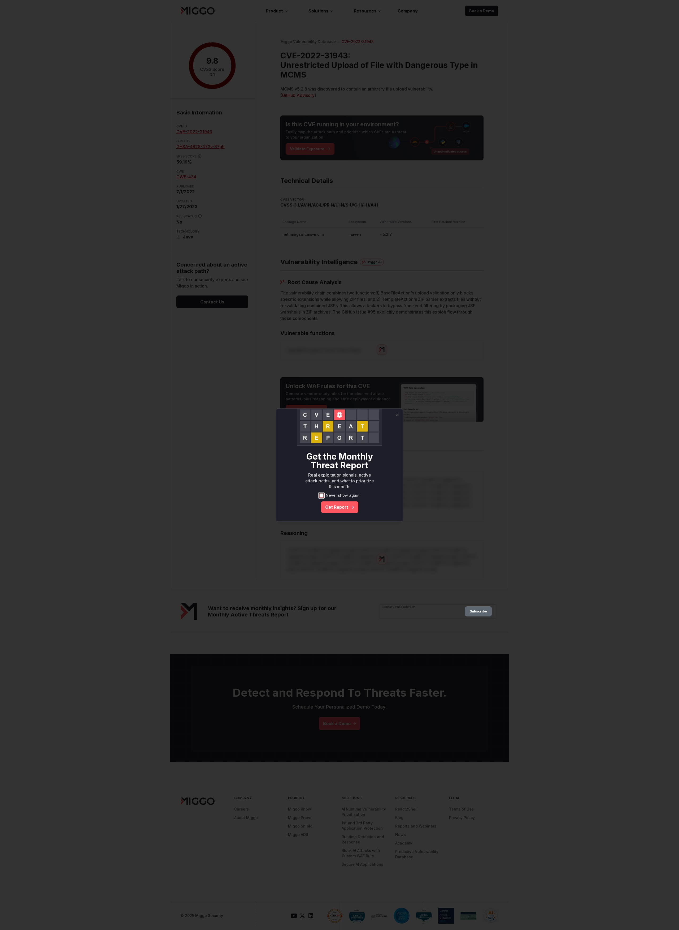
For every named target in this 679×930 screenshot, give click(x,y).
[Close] (396, 415)
